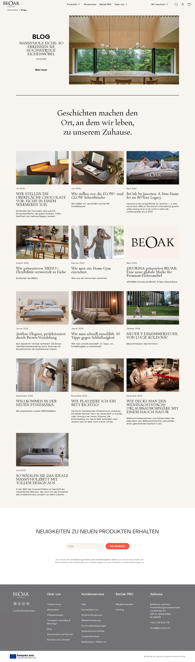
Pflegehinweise (55, 615)
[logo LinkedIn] (28, 604)
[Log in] (182, 4)
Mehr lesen (41, 69)
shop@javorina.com (160, 627)
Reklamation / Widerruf (93, 641)
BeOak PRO (105, 4)
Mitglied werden (124, 604)
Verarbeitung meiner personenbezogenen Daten (93, 559)
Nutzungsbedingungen (93, 625)
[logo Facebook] (19, 604)
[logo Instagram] (23, 604)
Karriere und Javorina (58, 639)
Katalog (120, 609)
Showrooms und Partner (60, 634)
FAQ (83, 604)
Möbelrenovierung (91, 620)
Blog (49, 629)
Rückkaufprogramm (91, 615)
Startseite (13, 10)
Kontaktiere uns (89, 609)
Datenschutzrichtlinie (92, 631)
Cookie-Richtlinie (90, 636)
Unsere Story (54, 604)
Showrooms (90, 4)
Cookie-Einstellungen (24, 610)
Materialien (53, 609)
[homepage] (11, 4)
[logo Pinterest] (15, 604)
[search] (176, 4)
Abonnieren (117, 546)
